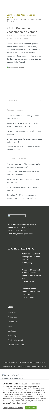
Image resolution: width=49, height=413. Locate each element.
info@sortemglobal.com (23, 234)
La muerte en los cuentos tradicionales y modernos (31, 291)
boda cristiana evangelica (18, 187)
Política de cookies (16, 345)
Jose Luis (10, 172)
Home (9, 19)
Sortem (10, 38)
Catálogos (12, 317)
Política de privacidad (17, 340)
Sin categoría (17, 19)
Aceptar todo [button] (30, 408)
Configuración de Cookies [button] (13, 408)
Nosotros (11, 313)
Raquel (10, 195)
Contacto (12, 331)
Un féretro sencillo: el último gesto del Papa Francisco (31, 256)
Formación (12, 322)
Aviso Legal (12, 336)
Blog (10, 326)
